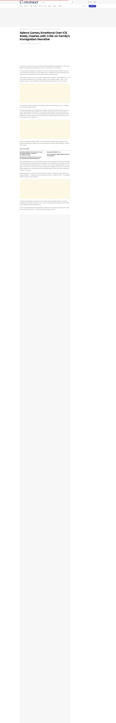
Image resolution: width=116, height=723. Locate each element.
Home (21, 6)
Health (50, 6)
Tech (45, 6)
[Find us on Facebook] (88, 2)
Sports (41, 6)
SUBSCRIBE (92, 6)
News (54, 6)
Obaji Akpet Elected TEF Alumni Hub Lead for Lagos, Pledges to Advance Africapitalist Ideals (31, 153)
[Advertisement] (58, 17)
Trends (60, 6)
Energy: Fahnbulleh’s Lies (54, 152)
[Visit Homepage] (29, 2)
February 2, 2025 (23, 43)
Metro (35, 6)
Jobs (31, 6)
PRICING (84, 6)
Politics (26, 6)
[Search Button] (72, 2)
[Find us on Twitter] (90, 2)
